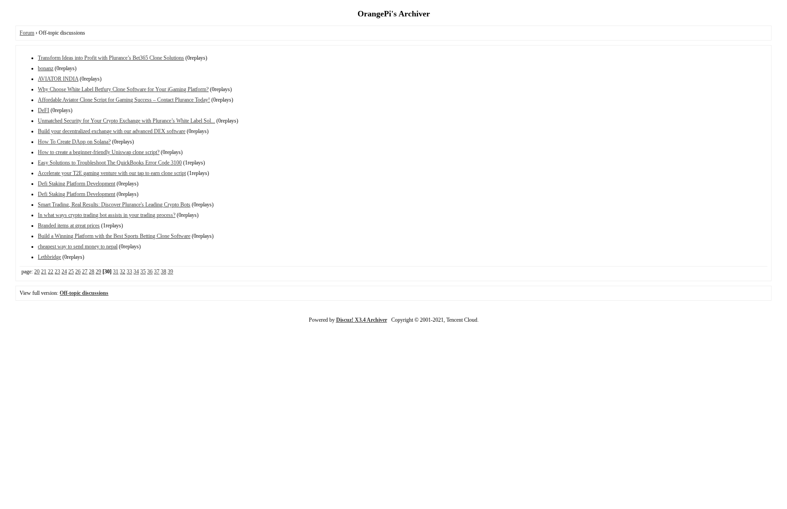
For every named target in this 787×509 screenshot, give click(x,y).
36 (150, 271)
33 (129, 271)
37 (156, 271)
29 (98, 271)
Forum (27, 33)
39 (170, 271)
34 (136, 271)
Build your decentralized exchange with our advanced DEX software (111, 131)
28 (91, 271)
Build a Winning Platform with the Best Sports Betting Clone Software (114, 236)
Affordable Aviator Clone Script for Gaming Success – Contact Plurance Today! (124, 100)
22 (50, 271)
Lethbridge (49, 257)
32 (122, 271)
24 (64, 271)
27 (84, 271)
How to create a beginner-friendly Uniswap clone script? (98, 152)
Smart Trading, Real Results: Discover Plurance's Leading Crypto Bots (114, 204)
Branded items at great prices (69, 225)
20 (37, 271)
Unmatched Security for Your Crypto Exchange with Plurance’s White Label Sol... (126, 121)
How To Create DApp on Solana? (74, 142)
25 (71, 271)
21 (43, 271)
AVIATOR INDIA (58, 79)
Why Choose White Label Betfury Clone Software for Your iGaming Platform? (123, 89)
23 (57, 271)
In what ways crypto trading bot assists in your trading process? (106, 215)
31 (115, 271)
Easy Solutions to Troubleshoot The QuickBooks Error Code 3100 (110, 162)
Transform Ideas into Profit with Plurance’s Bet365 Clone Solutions (111, 58)
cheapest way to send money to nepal (78, 246)
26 (78, 271)
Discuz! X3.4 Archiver (361, 320)
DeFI (43, 110)
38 (163, 271)
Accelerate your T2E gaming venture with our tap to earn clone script (112, 173)
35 (143, 271)
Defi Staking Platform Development (76, 183)
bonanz (45, 68)
